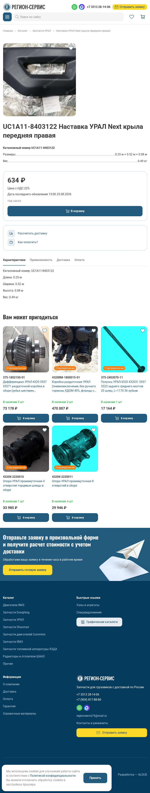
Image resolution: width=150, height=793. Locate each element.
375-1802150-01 (14, 377)
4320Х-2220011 (62, 477)
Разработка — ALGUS (132, 774)
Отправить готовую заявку (27, 570)
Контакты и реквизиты (92, 723)
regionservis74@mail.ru (91, 715)
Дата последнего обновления (28, 194)
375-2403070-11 (112, 377)
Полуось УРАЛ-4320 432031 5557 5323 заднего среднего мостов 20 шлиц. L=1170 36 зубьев (123, 386)
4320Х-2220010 (13, 477)
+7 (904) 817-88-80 (88, 699)
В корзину (78, 211)
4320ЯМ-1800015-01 (66, 377)
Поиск (17, 17)
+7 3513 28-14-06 (98, 7)
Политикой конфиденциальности (53, 775)
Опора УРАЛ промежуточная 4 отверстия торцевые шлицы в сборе (24, 485)
